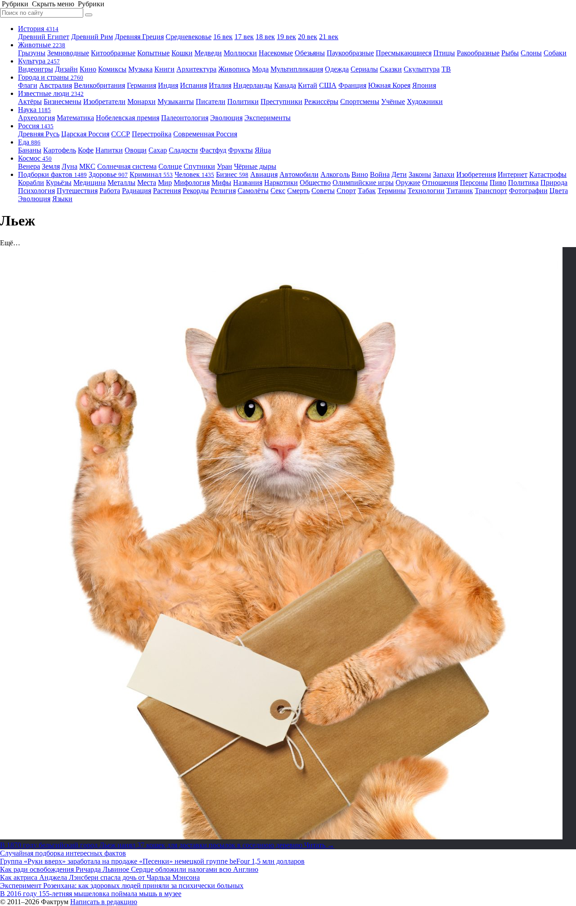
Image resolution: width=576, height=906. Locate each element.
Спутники (199, 166)
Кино (88, 69)
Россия (36, 126)
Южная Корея (389, 85)
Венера (29, 166)
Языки (62, 199)
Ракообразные (478, 53)
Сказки (391, 69)
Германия (141, 85)
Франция (352, 85)
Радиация (136, 190)
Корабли (31, 182)
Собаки (555, 53)
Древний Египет (43, 37)
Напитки (109, 150)
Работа (109, 190)
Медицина (89, 182)
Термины (392, 190)
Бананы (29, 150)
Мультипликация (296, 69)
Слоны (531, 53)
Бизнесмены (62, 101)
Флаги (27, 85)
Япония (424, 85)
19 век (286, 37)
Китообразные (113, 53)
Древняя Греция (139, 37)
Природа (553, 182)
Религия (223, 190)
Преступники (281, 101)
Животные (41, 45)
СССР (120, 134)
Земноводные (68, 53)
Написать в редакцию (103, 902)
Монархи (141, 101)
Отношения (440, 182)
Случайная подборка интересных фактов (63, 853)
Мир (165, 182)
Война (380, 174)
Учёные (393, 101)
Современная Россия (205, 134)
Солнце (170, 166)
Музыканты (176, 101)
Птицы (444, 53)
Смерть (298, 190)
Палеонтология (184, 118)
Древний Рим (92, 37)
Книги (164, 69)
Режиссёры (321, 101)
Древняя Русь (38, 134)
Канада (285, 85)
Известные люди (51, 93)
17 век (244, 37)
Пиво (498, 182)
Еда (29, 142)
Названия (247, 182)
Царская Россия (85, 134)
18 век (265, 37)
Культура (39, 61)
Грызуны (31, 53)
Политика (523, 182)
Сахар (157, 150)
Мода (260, 69)
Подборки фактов (52, 174)
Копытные (153, 53)
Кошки (182, 53)
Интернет (512, 174)
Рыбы (510, 53)
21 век (328, 37)
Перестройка (151, 134)
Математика (75, 118)
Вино (359, 174)
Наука (34, 109)
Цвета (558, 190)
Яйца (263, 150)
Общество (315, 182)
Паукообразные (350, 53)
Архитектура (196, 69)
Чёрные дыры (255, 166)
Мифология (192, 182)
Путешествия (77, 190)
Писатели (210, 101)
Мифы (221, 182)
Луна (69, 166)
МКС (87, 166)
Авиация (264, 174)
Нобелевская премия (127, 118)
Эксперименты (267, 118)
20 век (307, 37)
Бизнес (232, 174)
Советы (323, 190)
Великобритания (99, 85)
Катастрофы (548, 174)
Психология (36, 190)
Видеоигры (35, 69)
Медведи (208, 53)
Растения (167, 190)
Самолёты (253, 190)
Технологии (426, 190)
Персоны (474, 182)
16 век (223, 37)
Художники (425, 101)
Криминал (151, 174)
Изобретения (476, 174)
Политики (243, 101)
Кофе (86, 150)
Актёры (30, 101)
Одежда (337, 69)
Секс (277, 190)
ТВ (446, 69)
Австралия (55, 85)
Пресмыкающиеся (404, 53)
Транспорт (491, 190)
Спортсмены (359, 101)
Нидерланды (252, 85)
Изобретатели (104, 101)
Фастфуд (213, 150)
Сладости (183, 150)
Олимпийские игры (363, 182)
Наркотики (281, 182)
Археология (36, 118)
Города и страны (50, 77)
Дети (399, 174)
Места (146, 182)
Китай (307, 85)
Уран (224, 166)
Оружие (408, 182)
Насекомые (276, 53)
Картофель (59, 150)
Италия (220, 85)
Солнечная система (127, 166)
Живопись (234, 69)
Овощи (136, 150)
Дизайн (66, 69)
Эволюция (226, 118)
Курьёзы (59, 182)
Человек (194, 174)
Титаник (459, 190)
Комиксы (112, 69)
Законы (420, 174)
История (38, 28)
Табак (367, 190)
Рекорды (196, 190)
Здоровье (108, 174)
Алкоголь (335, 174)
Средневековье (189, 37)
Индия (168, 85)
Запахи (443, 174)
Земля (51, 166)
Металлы (121, 182)
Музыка (140, 69)
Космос (35, 158)
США (328, 85)
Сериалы (364, 69)
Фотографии (528, 190)
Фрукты (240, 150)
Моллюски (240, 53)
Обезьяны (310, 53)
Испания (193, 85)
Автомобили (299, 174)
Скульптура (422, 69)
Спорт (346, 190)
